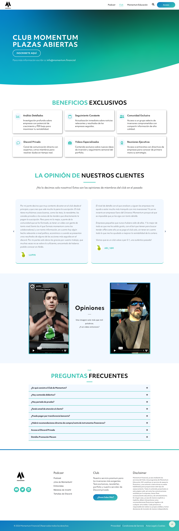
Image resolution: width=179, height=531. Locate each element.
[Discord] (28, 489)
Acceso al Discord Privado (43, 430)
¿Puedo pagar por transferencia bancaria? (50, 416)
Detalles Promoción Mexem (43, 437)
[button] (14, 231)
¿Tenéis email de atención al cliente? (47, 408)
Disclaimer (139, 473)
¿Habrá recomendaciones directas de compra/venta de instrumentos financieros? (68, 423)
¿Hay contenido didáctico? (43, 394)
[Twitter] (22, 489)
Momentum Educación (137, 4)
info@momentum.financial (61, 60)
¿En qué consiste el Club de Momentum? (49, 387)
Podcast (111, 4)
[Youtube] (16, 489)
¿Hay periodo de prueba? (42, 402)
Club (121, 4)
